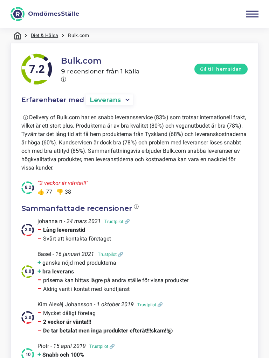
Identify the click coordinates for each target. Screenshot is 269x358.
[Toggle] (252, 14)
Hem (17, 35)
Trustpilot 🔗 (117, 221)
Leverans (105, 100)
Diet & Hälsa (44, 35)
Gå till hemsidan (221, 69)
